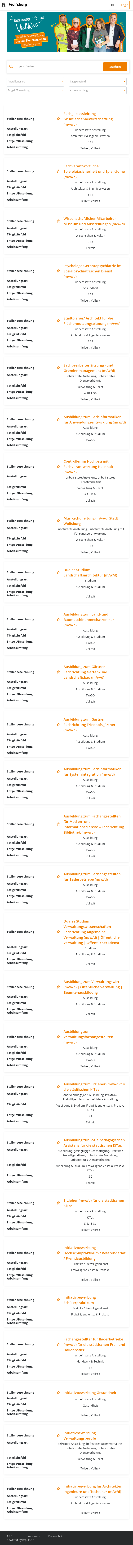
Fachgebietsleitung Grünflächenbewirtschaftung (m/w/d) (88, 119)
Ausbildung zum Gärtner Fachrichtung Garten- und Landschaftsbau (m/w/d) (85, 672)
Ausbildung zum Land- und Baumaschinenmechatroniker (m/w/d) (89, 619)
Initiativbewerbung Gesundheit (90, 1392)
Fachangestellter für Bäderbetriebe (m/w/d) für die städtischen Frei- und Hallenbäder (94, 1344)
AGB (9, 1536)
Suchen (115, 67)
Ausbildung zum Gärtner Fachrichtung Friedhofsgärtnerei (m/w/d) (91, 724)
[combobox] (35, 81)
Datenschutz (55, 1536)
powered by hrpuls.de (20, 1540)
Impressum (34, 1536)
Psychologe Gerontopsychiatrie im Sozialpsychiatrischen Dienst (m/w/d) (92, 271)
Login (124, 5)
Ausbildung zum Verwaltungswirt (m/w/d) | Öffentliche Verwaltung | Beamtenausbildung (93, 987)
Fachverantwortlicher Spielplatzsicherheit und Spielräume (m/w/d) (94, 171)
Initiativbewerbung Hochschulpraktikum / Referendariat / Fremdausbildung (95, 1253)
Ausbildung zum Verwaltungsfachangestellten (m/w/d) (88, 1037)
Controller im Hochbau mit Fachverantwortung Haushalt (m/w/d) (88, 466)
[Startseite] (15, 5)
